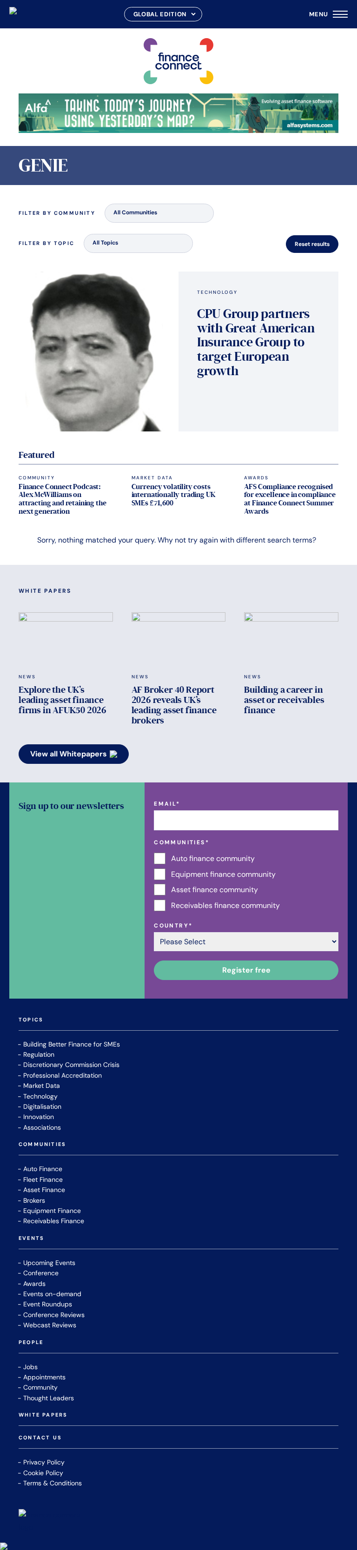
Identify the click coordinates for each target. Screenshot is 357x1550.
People (31, 1342)
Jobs (30, 1367)
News (27, 677)
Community (37, 478)
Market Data (152, 478)
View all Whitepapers (68, 754)
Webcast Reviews (49, 1325)
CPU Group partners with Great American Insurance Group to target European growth (256, 342)
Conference (41, 1273)
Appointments (44, 1377)
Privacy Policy (44, 1462)
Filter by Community (57, 213)
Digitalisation (42, 1106)
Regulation (38, 1054)
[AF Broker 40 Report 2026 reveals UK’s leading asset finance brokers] (179, 638)
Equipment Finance (52, 1210)
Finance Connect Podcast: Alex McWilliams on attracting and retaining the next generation (62, 499)
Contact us (40, 1438)
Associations (42, 1127)
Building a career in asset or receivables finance (284, 700)
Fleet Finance (43, 1179)
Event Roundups (47, 1304)
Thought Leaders (48, 1398)
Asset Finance (44, 1190)
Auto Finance (42, 1169)
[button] (159, 213)
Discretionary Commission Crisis (71, 1064)
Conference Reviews (54, 1315)
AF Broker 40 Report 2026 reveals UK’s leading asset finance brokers (174, 705)
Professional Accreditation (62, 1075)
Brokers (34, 1200)
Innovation (38, 1117)
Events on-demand (52, 1294)
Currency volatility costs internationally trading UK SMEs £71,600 (173, 495)
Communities (42, 1144)
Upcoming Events (49, 1263)
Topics (31, 1020)
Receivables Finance (53, 1221)
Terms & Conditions (52, 1483)
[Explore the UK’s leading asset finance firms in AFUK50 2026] (66, 638)
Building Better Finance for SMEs (71, 1044)
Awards (256, 478)
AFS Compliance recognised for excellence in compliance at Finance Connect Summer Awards (290, 499)
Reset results (312, 244)
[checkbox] (246, 882)
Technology (217, 292)
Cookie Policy (43, 1473)
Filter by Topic (46, 243)
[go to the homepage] (13, 14)
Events (31, 1238)
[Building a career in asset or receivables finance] (291, 638)
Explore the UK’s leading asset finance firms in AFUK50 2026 (62, 700)
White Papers (43, 1415)
